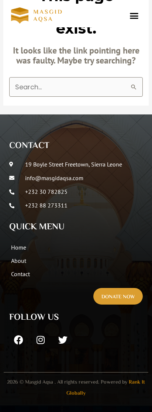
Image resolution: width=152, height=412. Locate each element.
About (18, 260)
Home (18, 247)
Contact (20, 274)
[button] (134, 15)
